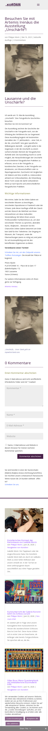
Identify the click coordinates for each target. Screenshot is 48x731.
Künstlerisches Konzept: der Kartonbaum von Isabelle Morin (22, 541)
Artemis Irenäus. (11, 286)
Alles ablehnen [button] (12, 723)
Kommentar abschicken (30, 456)
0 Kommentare (20, 40)
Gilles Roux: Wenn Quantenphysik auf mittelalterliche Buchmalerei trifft (22, 682)
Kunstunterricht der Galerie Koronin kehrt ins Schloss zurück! (24, 612)
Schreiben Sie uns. (12, 484)
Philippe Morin (14, 37)
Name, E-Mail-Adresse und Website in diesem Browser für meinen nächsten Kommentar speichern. (21, 448)
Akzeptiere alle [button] (32, 718)
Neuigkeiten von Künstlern (17, 547)
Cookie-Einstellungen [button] (14, 718)
